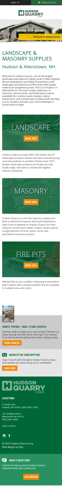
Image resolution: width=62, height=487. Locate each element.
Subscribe (9, 368)
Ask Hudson (31, 476)
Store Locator (9, 425)
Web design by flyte (12, 447)
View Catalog (11, 343)
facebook (9, 435)
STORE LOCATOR (48, 2)
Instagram (4, 435)
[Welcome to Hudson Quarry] (31, 30)
